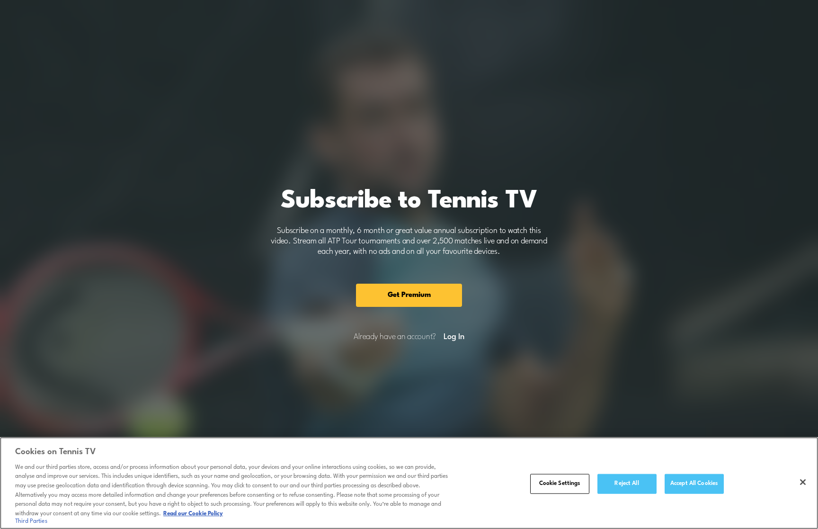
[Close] (802, 482)
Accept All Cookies (694, 483)
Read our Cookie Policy (193, 513)
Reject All (626, 483)
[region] (409, 483)
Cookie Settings (559, 483)
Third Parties (31, 521)
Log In (454, 337)
